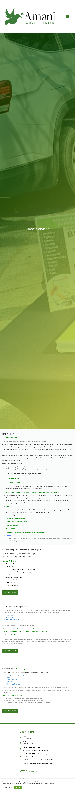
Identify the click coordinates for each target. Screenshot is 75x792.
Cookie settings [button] (8, 787)
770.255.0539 (27, 738)
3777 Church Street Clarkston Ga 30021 (35, 750)
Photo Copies (10, 681)
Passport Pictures (11, 679)
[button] (37, 554)
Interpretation (10, 617)
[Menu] (67, 16)
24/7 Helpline (27, 742)
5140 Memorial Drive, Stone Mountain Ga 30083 (38, 760)
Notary (8, 677)
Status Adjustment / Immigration (16, 675)
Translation (9, 615)
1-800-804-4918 (28, 744)
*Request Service (13, 684)
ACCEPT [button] (18, 787)
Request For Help (25, 776)
